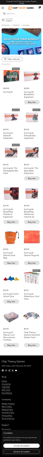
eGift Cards (6, 390)
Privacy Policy (7, 415)
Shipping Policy (7, 409)
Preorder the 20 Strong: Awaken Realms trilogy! (21, 2)
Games (4, 381)
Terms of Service (8, 418)
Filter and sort (14, 59)
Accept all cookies (21, 446)
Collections (16, 25)
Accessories (6, 384)
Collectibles (6, 387)
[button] (39, 8)
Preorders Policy (8, 412)
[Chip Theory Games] (21, 8)
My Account (6, 429)
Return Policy (7, 407)
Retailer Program (8, 404)
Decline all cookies (21, 451)
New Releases (7, 393)
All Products (5, 25)
